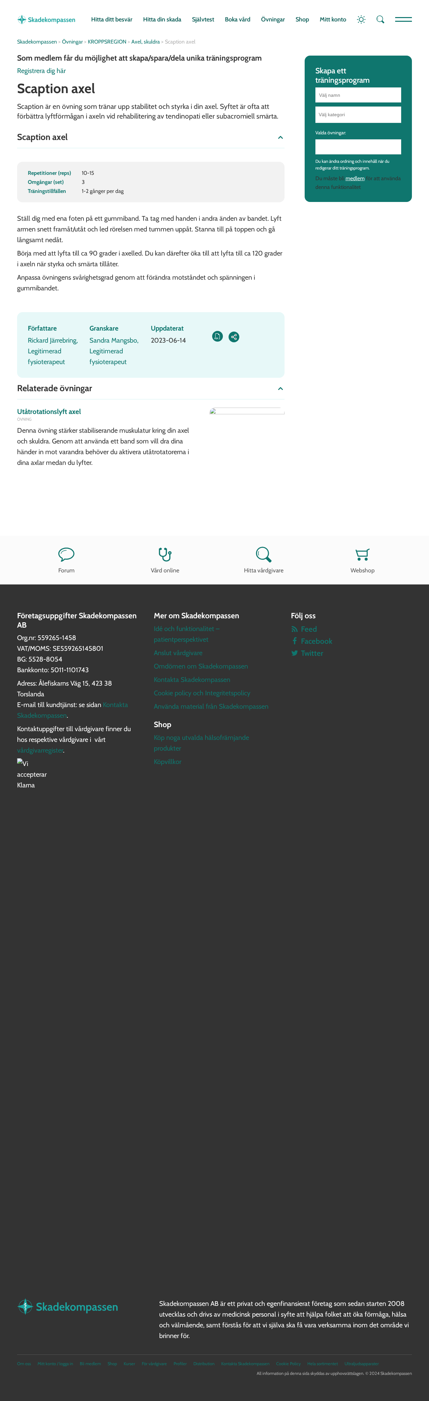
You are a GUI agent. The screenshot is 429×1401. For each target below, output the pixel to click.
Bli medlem (90, 1363)
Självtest (203, 19)
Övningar (273, 19)
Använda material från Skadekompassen (211, 706)
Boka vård (237, 19)
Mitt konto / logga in (55, 1363)
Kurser (129, 1363)
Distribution (203, 1363)
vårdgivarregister (40, 750)
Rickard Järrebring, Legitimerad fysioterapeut (53, 351)
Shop (302, 19)
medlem (355, 178)
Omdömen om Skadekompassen (201, 666)
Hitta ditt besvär (111, 19)
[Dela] (234, 337)
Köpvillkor (167, 762)
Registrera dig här (41, 71)
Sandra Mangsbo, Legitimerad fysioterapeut (113, 351)
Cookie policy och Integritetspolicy (202, 693)
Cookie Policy (288, 1363)
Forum (66, 570)
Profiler (180, 1363)
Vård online (165, 570)
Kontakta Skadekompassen (192, 680)
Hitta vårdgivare (264, 570)
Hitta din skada (162, 19)
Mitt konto (333, 19)
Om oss (24, 1363)
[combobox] (358, 115)
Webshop (363, 570)
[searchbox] (359, 114)
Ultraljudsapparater (362, 1363)
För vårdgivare (154, 1363)
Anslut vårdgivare (178, 653)
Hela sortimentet (322, 1363)
